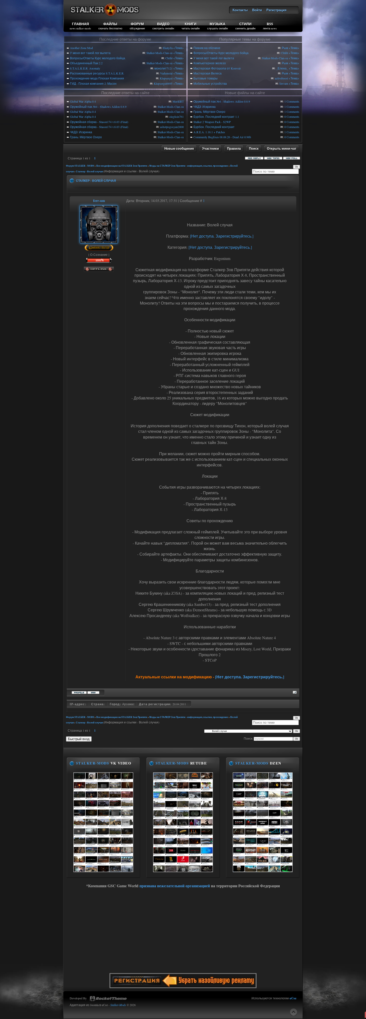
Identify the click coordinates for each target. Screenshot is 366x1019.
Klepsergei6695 (163, 83)
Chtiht (169, 58)
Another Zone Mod (81, 48)
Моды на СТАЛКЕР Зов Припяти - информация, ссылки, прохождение (188, 165)
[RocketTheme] (108, 998)
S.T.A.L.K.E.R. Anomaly (85, 68)
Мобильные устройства (210, 83)
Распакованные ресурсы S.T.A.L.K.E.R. (97, 73)
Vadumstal (166, 73)
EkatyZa (168, 48)
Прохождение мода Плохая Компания (97, 78)
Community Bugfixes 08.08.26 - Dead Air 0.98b (222, 137)
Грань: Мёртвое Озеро (86, 137)
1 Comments (291, 101)
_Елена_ (282, 68)
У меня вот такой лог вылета (90, 53)
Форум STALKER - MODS (80, 165)
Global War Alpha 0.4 (83, 101)
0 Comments (291, 117)
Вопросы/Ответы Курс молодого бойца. (98, 58)
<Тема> (178, 48)
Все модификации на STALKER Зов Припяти (121, 165)
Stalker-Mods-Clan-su (159, 53)
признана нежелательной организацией (174, 886)
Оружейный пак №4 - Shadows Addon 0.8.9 (98, 107)
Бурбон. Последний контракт (214, 127)
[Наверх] (293, 1012)
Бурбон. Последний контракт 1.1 (216, 117)
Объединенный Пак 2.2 (86, 63)
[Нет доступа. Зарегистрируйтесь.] (221, 236)
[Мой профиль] (99, 241)
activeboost (281, 78)
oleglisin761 (176, 117)
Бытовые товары (205, 78)
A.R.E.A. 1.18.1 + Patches (209, 132)
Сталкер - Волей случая (89, 171)
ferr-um (283, 83)
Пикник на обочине (206, 48)
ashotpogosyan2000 (172, 127)
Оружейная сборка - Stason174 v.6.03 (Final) (99, 122)
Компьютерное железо (209, 63)
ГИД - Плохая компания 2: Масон (93, 83)
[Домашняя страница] (93, 692)
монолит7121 (163, 68)
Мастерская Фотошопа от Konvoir (217, 68)
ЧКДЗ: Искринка (81, 132)
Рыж (285, 48)
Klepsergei (166, 78)
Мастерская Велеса (207, 73)
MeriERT (178, 101)
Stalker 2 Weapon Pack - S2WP (212, 122)
